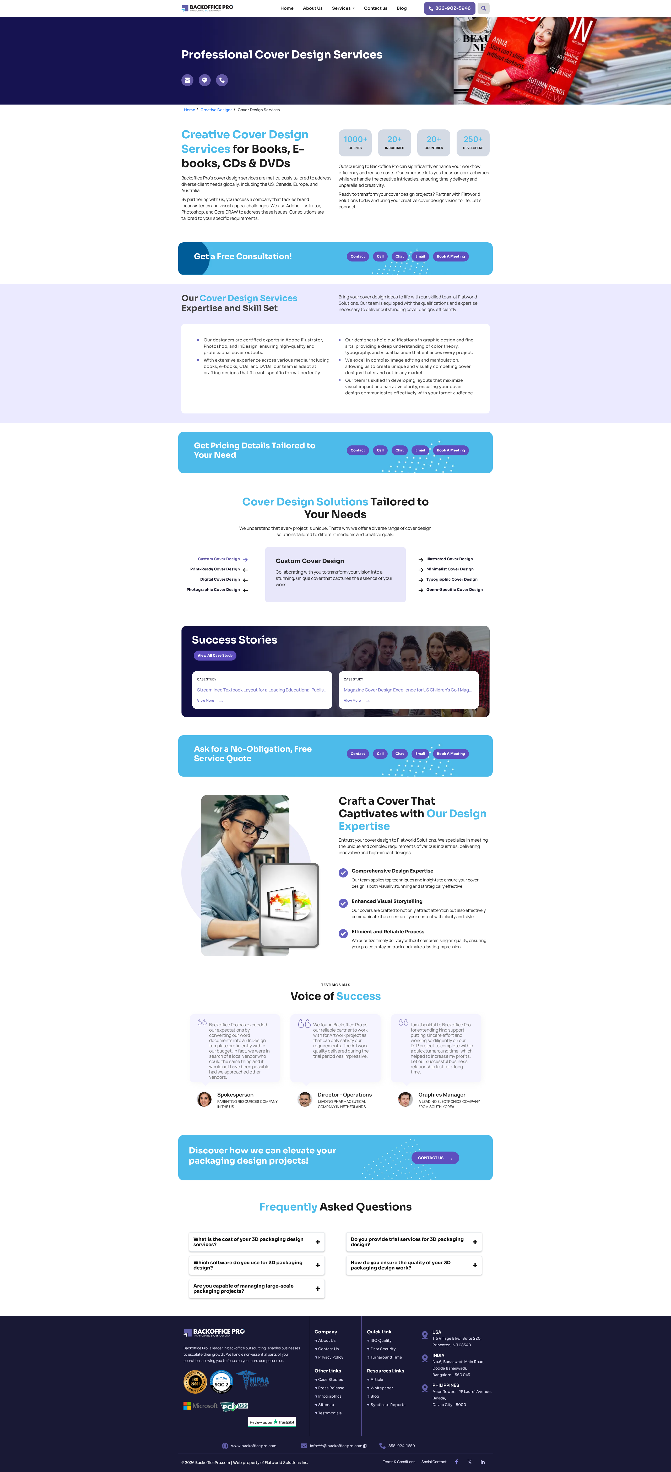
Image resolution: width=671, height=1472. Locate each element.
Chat (400, 256)
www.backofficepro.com (254, 1445)
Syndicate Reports (388, 1404)
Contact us (375, 8)
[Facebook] (456, 1462)
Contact (358, 256)
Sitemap (326, 1404)
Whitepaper (382, 1388)
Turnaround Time (386, 1357)
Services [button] (341, 8)
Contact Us (328, 1348)
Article (377, 1379)
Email (420, 256)
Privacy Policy (330, 1357)
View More (262, 689)
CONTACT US (430, 1157)
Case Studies (330, 1379)
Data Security (383, 1348)
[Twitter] (469, 1462)
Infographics (330, 1396)
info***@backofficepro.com (336, 1445)
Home (287, 8)
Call (380, 256)
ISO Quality (381, 1340)
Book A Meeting (451, 256)
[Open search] (483, 8)
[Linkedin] (483, 1462)
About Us (313, 8)
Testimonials (330, 1413)
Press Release (331, 1388)
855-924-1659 (401, 1445)
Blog (402, 8)
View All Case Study (215, 655)
